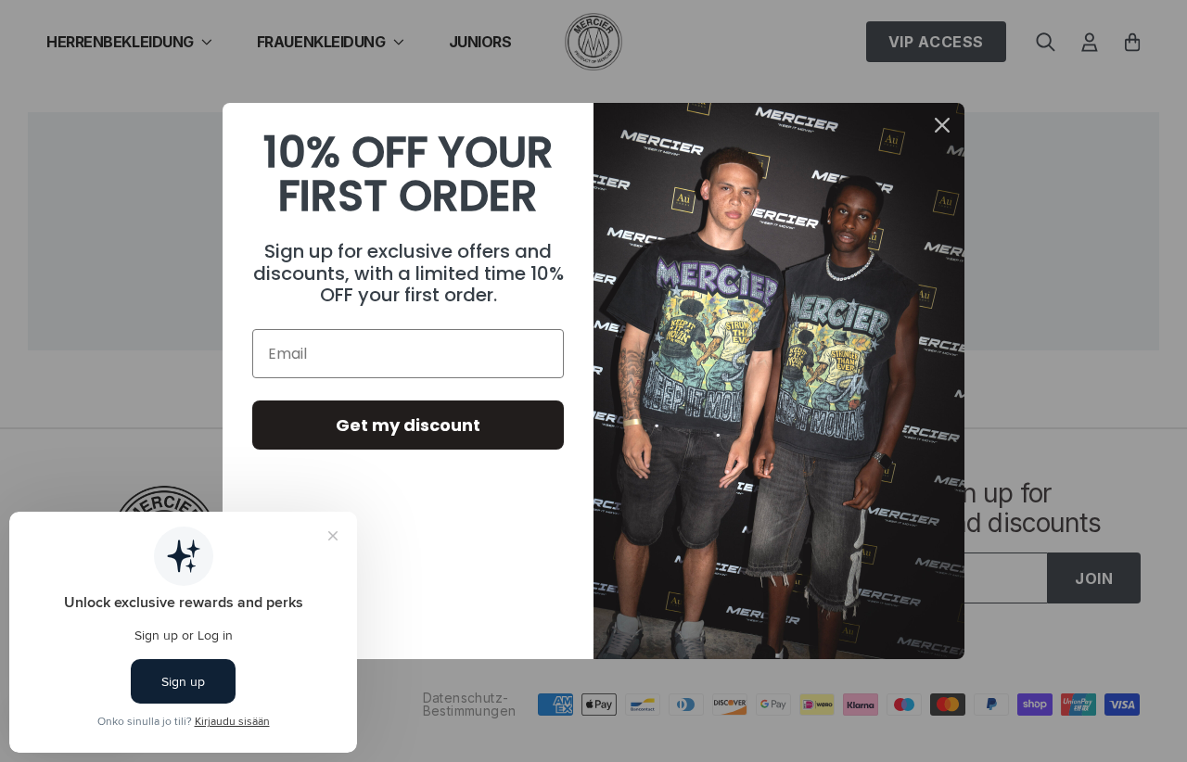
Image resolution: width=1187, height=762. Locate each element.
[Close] (942, 125)
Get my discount (408, 425)
